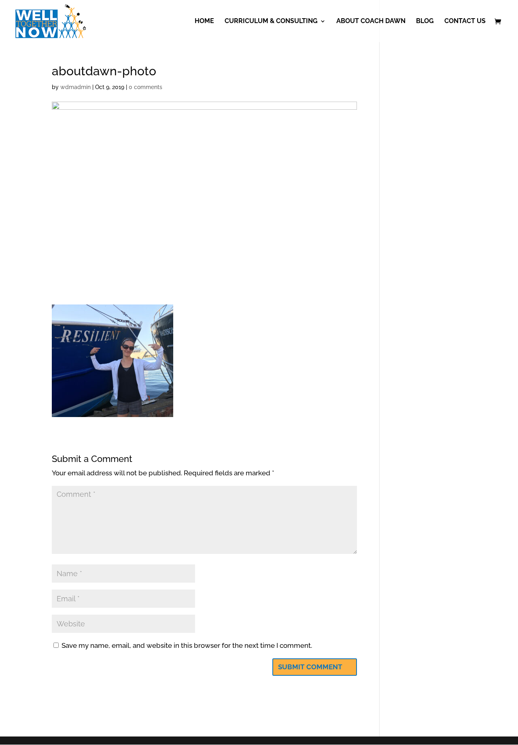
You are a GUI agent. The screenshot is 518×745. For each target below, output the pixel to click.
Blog (425, 21)
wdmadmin (75, 87)
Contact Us (465, 21)
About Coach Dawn (370, 21)
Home (204, 21)
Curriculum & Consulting (271, 21)
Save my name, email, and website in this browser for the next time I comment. (187, 645)
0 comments (145, 87)
